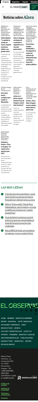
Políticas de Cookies (5, 384)
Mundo (17, 328)
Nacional (12, 321)
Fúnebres (13, 335)
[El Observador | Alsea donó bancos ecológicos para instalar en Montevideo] (6, 90)
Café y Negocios (25, 321)
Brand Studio (7, 328)
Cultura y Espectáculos (11, 331)
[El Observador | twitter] (24, 307)
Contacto (4, 398)
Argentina (15, 2)
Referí (3, 321)
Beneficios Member (24, 318)
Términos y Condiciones (5, 394)
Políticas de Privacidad (5, 389)
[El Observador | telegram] (36, 310)
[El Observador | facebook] (28, 307)
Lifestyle (28, 331)
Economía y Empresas (10, 325)
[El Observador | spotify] (31, 310)
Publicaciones (26, 338)
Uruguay (6, 2)
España (28, 341)
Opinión (4, 335)
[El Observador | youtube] (36, 307)
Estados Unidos (8, 344)
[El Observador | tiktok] (22, 310)
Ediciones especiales (10, 338)
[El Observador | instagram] (32, 307)
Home (3, 318)
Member (10, 318)
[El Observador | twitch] (36, 314)
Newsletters (7, 341)
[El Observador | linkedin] (26, 310)
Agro (23, 325)
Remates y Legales (27, 335)
